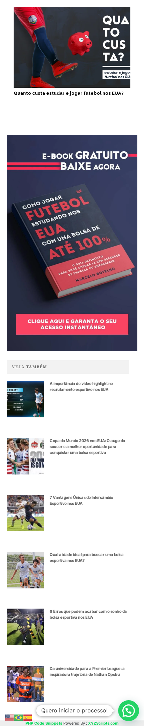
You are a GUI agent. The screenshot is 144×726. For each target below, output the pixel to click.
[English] (9, 717)
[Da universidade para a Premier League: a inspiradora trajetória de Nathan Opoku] (25, 684)
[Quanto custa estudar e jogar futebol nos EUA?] (72, 47)
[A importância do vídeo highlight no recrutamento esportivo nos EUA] (25, 399)
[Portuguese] (18, 717)
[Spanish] (28, 717)
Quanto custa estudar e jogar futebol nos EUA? (69, 93)
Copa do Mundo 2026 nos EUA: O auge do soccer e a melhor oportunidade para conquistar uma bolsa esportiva (87, 446)
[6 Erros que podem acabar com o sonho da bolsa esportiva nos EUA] (25, 627)
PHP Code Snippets (44, 723)
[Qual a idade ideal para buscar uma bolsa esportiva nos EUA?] (25, 570)
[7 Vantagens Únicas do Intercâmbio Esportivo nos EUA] (25, 513)
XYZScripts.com (103, 723)
